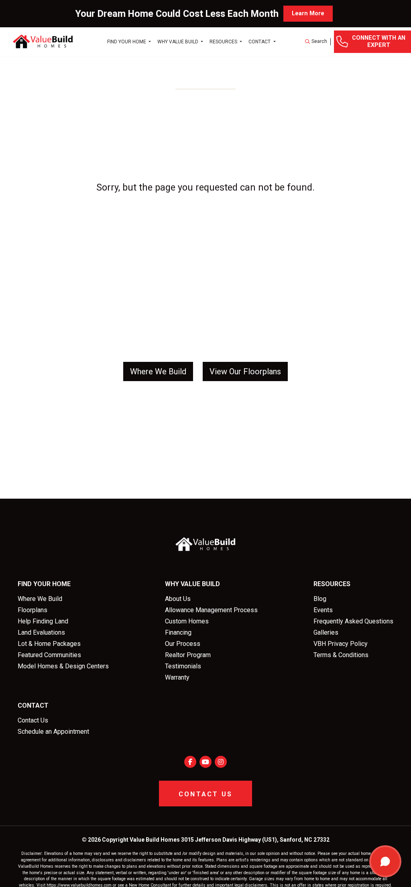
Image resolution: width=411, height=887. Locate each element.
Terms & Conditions (340, 655)
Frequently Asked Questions (353, 621)
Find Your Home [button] (127, 42)
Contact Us (33, 720)
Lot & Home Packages (49, 643)
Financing (178, 632)
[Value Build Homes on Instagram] (221, 762)
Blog (319, 599)
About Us (178, 599)
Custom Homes (187, 621)
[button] (316, 41)
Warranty (177, 677)
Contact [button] (260, 42)
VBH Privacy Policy (340, 643)
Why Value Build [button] (178, 42)
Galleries (325, 632)
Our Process (182, 643)
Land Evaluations (41, 632)
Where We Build (40, 599)
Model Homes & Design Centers (63, 666)
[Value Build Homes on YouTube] (205, 762)
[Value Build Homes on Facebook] (190, 762)
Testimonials (183, 666)
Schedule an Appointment (53, 731)
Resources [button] (224, 42)
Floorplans (32, 610)
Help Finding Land (43, 621)
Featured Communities (49, 655)
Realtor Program (188, 655)
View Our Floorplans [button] (245, 371)
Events (323, 610)
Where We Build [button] (158, 371)
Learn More (308, 13)
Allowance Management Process (211, 610)
